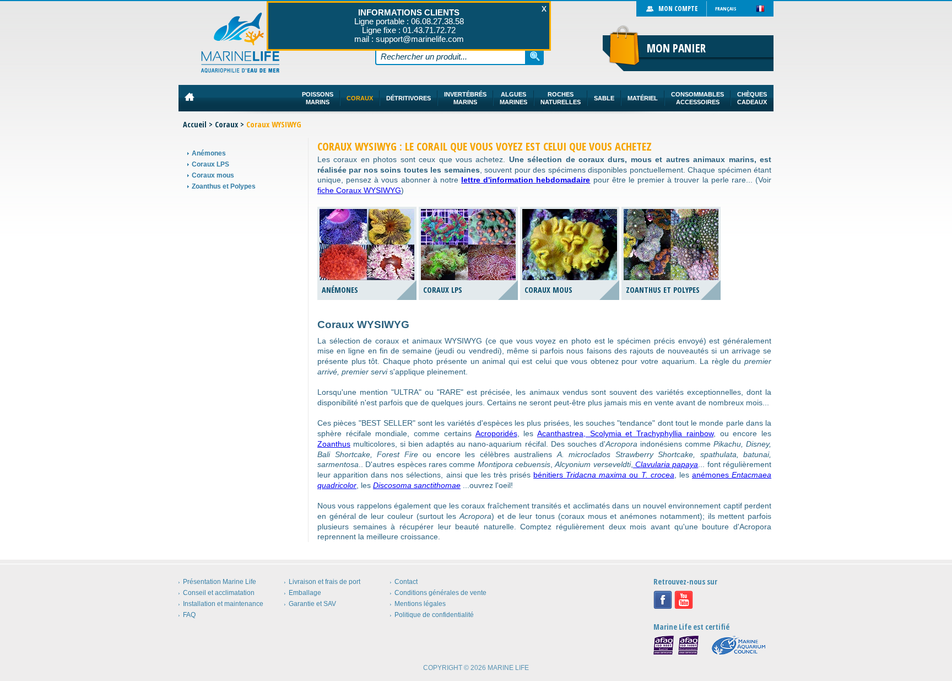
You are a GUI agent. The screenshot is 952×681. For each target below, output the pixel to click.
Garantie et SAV (312, 604)
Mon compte (677, 8)
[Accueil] (240, 43)
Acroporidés (496, 433)
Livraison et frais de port (324, 582)
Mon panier (676, 48)
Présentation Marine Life (219, 582)
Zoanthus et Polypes (224, 186)
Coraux (226, 124)
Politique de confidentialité (434, 615)
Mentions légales (420, 604)
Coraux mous (213, 175)
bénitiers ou (603, 474)
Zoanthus (333, 443)
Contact (406, 582)
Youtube (683, 600)
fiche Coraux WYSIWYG (359, 190)
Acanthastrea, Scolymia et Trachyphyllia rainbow (625, 433)
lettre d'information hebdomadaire (525, 179)
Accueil (195, 124)
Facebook (662, 600)
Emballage (305, 593)
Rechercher (535, 56)
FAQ (189, 615)
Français (726, 8)
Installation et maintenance (223, 604)
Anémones (209, 153)
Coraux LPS (210, 164)
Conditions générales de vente (440, 593)
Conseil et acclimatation (219, 593)
